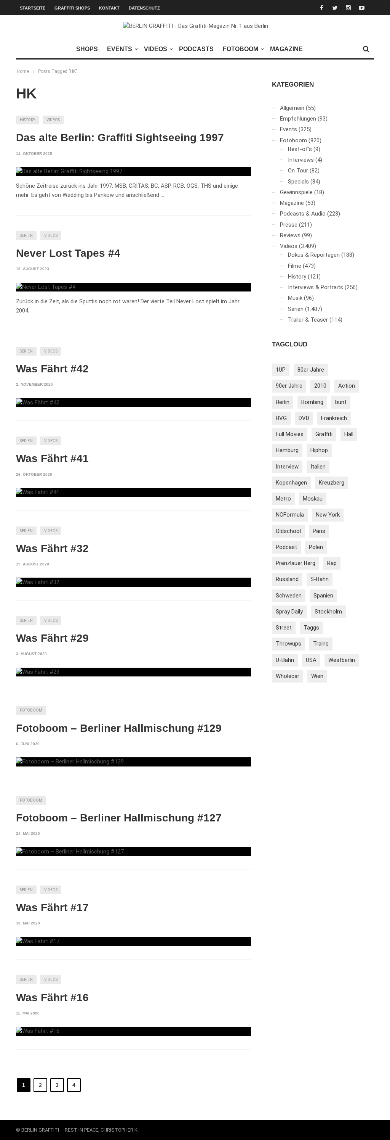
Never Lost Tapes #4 (68, 253)
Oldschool (288, 531)
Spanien (323, 595)
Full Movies (290, 434)
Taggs (311, 627)
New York (328, 514)
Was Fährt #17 (52, 907)
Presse (288, 224)
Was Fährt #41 (52, 458)
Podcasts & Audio (303, 213)
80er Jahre (310, 369)
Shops (87, 49)
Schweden (289, 595)
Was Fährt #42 (52, 369)
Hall (348, 434)
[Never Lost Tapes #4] (45, 287)
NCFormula (290, 514)
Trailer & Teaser (308, 319)
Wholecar (287, 676)
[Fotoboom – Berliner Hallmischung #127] (70, 851)
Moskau (313, 498)
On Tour (298, 170)
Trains (321, 643)
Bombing (312, 402)
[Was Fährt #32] (37, 582)
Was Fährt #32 (52, 548)
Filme (294, 265)
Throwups (288, 643)
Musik (295, 298)
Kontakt (109, 8)
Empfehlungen (298, 118)
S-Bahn (319, 579)
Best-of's (300, 149)
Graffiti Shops (72, 8)
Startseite (32, 8)
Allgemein (292, 108)
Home (23, 71)
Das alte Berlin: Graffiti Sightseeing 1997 (120, 137)
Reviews (290, 235)
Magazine (286, 49)
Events (119, 49)
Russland (287, 579)
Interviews (301, 159)
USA (311, 660)
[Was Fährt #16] (37, 1031)
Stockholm (328, 611)
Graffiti (323, 434)
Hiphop (319, 450)
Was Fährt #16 (52, 997)
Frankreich (334, 418)
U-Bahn (285, 660)
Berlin (282, 402)
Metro (283, 498)
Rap (332, 563)
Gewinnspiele (296, 192)
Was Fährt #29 (52, 638)
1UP (281, 369)
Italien (318, 466)
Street (284, 627)
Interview (287, 466)
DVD (304, 418)
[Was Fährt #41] (37, 492)
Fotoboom (240, 49)
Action (346, 385)
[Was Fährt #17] (37, 941)
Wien (317, 676)
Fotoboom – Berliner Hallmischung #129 (119, 728)
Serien (26, 235)
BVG (281, 418)
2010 (320, 385)
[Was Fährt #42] (37, 402)
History (27, 120)
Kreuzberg (331, 482)
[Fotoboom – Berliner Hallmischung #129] (70, 761)
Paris (319, 531)
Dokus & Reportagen (314, 254)
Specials (298, 181)
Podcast (286, 547)
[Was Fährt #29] (37, 672)
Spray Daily (289, 611)
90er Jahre (289, 385)
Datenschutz (144, 8)
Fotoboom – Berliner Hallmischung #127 (119, 818)
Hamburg (287, 450)
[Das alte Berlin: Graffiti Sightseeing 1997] (69, 171)
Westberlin (341, 660)
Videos (155, 49)
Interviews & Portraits (315, 287)
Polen (316, 547)
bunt (341, 402)
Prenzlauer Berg (295, 563)
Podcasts (196, 49)
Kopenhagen (291, 482)
